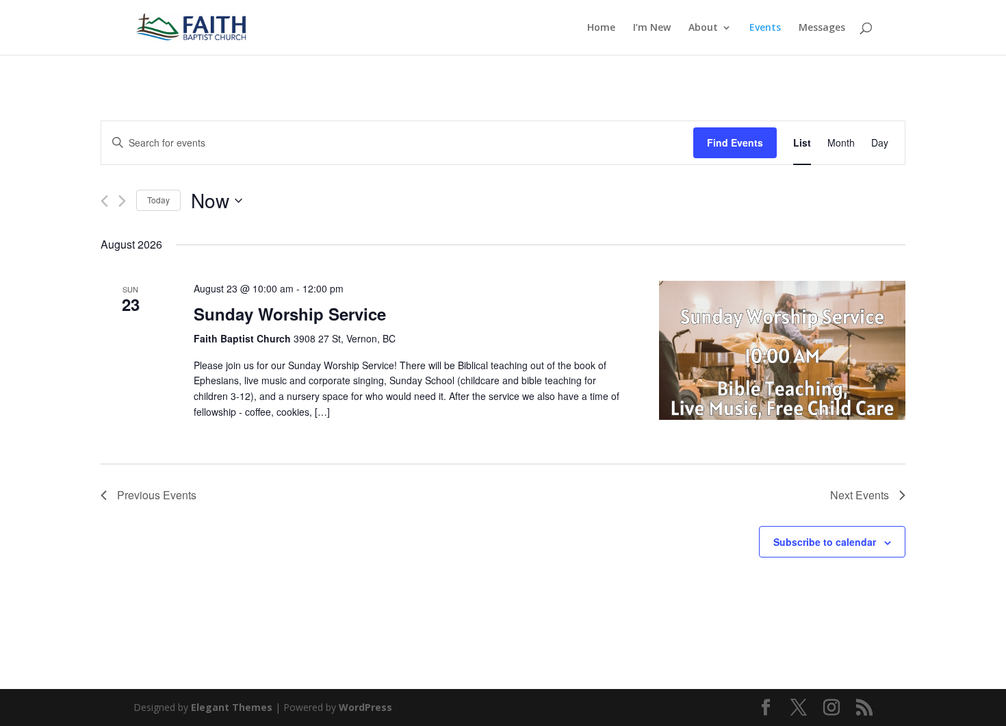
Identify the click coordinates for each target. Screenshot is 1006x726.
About (703, 28)
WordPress (365, 707)
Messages (822, 28)
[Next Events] (122, 201)
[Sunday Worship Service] (782, 350)
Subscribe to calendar (824, 542)
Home (601, 28)
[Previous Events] (104, 201)
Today (158, 199)
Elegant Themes (231, 707)
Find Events (735, 142)
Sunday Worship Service (290, 313)
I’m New (652, 28)
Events (765, 28)
